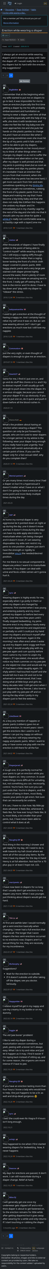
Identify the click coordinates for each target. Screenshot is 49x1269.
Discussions (9, 9)
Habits (33, 9)
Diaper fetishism (23, 9)
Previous (25, 81)
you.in (18, 553)
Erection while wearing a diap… (14, 13)
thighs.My (38, 185)
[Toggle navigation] (4, 3)
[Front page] (1, 9)
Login (19, 3)
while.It (6, 219)
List (6, 35)
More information (11, 23)
